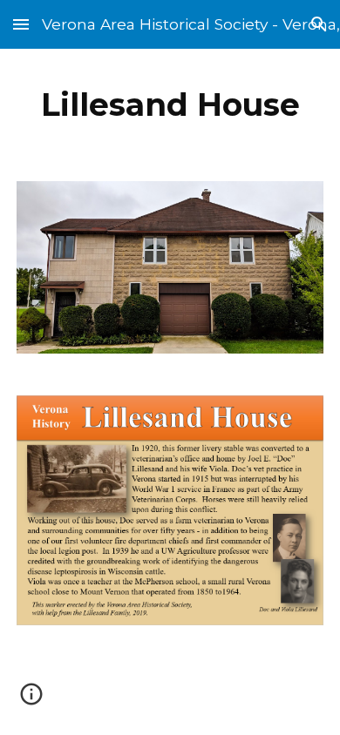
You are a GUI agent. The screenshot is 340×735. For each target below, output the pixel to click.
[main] (170, 104)
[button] (21, 24)
